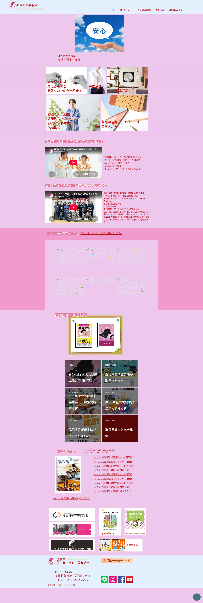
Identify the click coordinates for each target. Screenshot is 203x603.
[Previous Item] (62, 39)
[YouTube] (129, 579)
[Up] (197, 597)
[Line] (104, 579)
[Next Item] (136, 39)
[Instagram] (113, 579)
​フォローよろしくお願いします (101, 233)
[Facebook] (121, 579)
